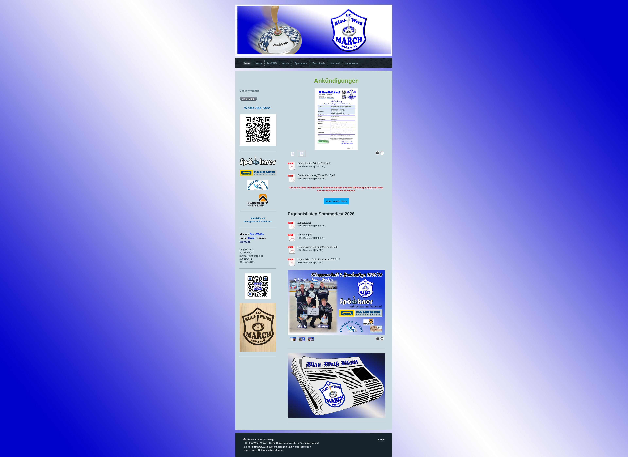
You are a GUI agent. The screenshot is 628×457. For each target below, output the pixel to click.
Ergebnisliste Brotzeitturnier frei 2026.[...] (319, 259)
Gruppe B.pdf (305, 234)
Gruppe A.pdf (304, 222)
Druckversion (254, 439)
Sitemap (269, 439)
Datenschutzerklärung (270, 450)
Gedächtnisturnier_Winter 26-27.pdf (316, 175)
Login (381, 439)
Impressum (249, 450)
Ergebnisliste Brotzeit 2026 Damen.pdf (317, 247)
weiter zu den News (336, 201)
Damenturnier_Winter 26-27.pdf (314, 163)
